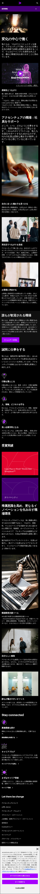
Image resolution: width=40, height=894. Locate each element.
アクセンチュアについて (10, 803)
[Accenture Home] (20, 3)
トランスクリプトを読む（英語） (27, 85)
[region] (20, 870)
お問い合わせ (6, 807)
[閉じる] (37, 849)
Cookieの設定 (20, 888)
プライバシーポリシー (9, 871)
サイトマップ (6, 834)
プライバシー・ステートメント (12, 815)
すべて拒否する (20, 882)
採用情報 (5, 9)
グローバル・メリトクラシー (11, 838)
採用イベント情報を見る (10, 842)
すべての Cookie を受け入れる (20, 875)
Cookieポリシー (7, 827)
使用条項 (5, 823)
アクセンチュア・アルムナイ (11, 811)
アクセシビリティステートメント (13, 830)
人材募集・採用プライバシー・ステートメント (17, 819)
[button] (10, 339)
